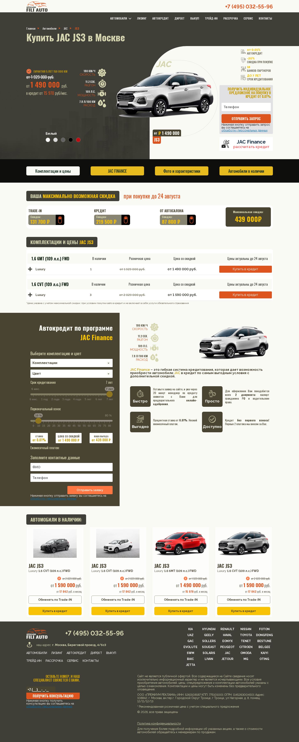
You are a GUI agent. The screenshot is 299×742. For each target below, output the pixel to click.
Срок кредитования (71, 382)
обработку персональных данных (245, 130)
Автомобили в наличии (246, 170)
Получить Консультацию (53, 695)
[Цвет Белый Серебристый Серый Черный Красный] (71, 372)
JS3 (77, 28)
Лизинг (142, 18)
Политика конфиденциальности (159, 723)
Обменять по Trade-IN (55, 599)
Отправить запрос (246, 118)
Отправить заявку (90, 490)
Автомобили (50, 28)
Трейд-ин (211, 18)
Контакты (265, 18)
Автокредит (160, 18)
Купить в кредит (245, 269)
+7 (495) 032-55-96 (249, 6)
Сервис (248, 18)
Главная (30, 28)
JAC (66, 28)
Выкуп (194, 18)
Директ (179, 18)
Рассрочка (230, 18)
